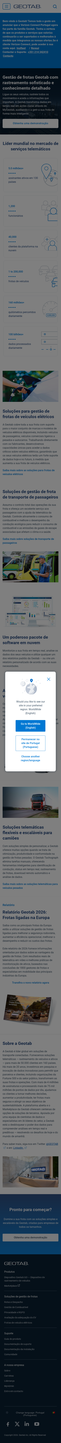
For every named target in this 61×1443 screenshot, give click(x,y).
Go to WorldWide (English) (30, 725)
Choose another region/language (30, 758)
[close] (48, 679)
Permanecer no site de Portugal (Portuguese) (30, 743)
